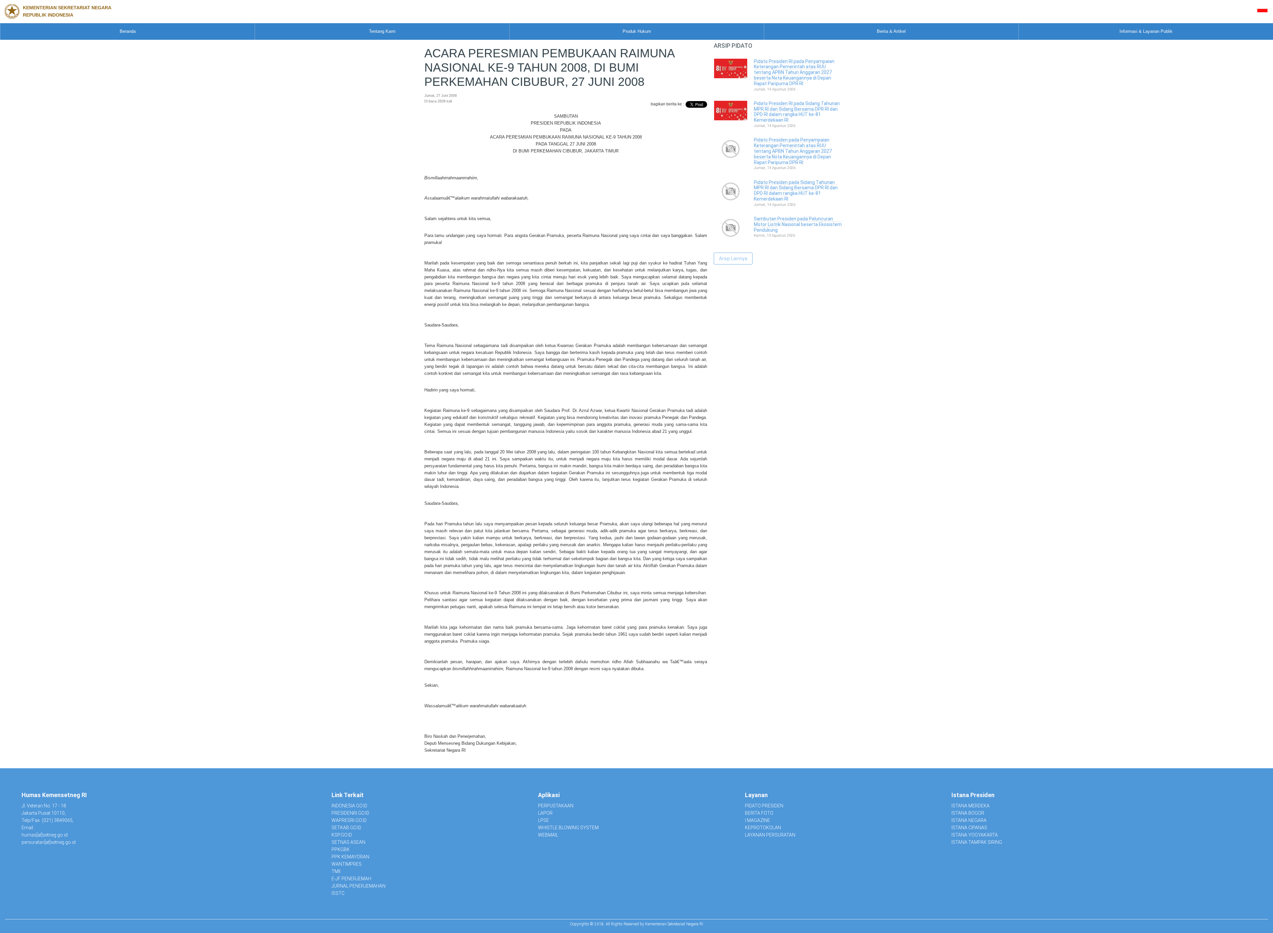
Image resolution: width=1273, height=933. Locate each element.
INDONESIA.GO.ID (349, 805)
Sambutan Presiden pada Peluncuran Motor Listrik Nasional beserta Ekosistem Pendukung (798, 224)
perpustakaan (556, 805)
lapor (545, 813)
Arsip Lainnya (733, 258)
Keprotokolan (763, 827)
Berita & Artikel (891, 31)
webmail (548, 835)
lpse (543, 820)
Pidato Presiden (764, 805)
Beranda (128, 31)
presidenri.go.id (350, 813)
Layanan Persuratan (770, 835)
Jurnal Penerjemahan (359, 886)
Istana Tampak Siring (976, 842)
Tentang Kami (382, 31)
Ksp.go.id (342, 835)
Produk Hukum (637, 31)
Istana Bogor (967, 813)
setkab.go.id (346, 827)
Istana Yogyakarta (974, 835)
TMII (336, 871)
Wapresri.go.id (349, 820)
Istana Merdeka (970, 805)
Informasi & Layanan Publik (1146, 31)
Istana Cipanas (969, 827)
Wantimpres (347, 864)
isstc (338, 893)
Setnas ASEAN (348, 842)
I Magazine (757, 820)
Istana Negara (969, 820)
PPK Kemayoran (350, 856)
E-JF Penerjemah (351, 878)
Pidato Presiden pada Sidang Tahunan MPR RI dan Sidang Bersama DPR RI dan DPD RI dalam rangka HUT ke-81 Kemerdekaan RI (796, 191)
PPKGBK (341, 849)
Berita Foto (759, 813)
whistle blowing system (568, 827)
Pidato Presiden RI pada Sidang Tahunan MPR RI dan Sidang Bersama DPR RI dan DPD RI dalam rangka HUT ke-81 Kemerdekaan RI (797, 112)
